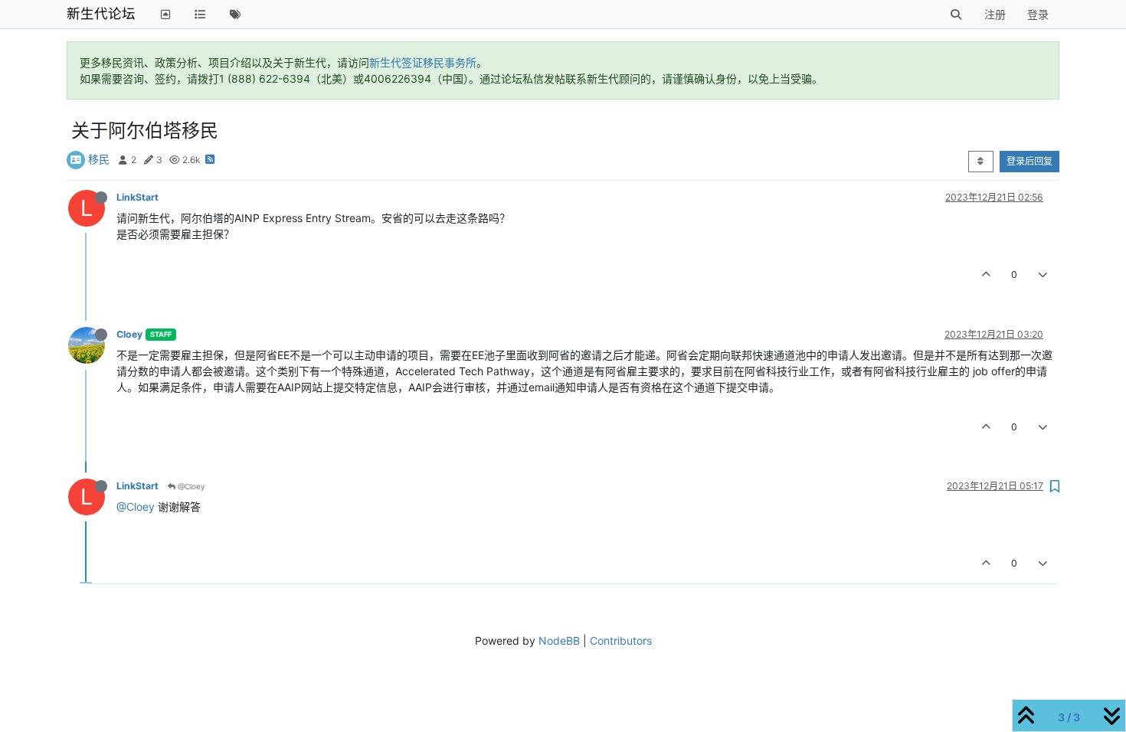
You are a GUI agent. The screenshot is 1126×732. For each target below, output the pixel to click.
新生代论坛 (101, 13)
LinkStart (137, 197)
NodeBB (559, 640)
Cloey (129, 334)
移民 (99, 158)
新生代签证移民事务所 (422, 62)
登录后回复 (1029, 161)
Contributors (621, 640)
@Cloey (190, 486)
